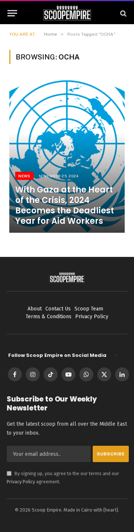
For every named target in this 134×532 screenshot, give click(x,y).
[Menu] (12, 13)
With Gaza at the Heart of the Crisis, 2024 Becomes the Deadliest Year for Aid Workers (64, 205)
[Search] (123, 13)
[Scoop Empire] (67, 13)
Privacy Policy (21, 481)
